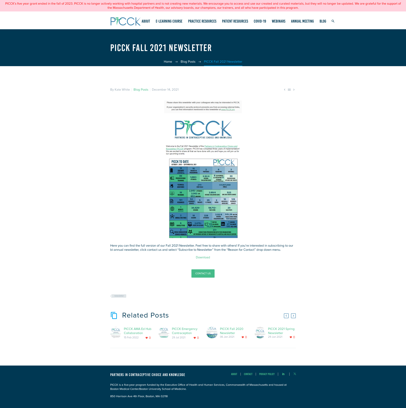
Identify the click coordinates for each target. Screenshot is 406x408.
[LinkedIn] (283, 374)
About (146, 21)
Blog (323, 21)
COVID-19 (260, 21)
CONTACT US (203, 273)
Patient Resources (235, 21)
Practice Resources (202, 21)
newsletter (119, 296)
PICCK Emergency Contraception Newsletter (184, 333)
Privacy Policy (267, 374)
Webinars (278, 21)
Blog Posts (141, 89)
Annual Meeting (302, 21)
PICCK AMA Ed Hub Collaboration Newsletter (137, 333)
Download (203, 257)
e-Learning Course (169, 21)
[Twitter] (295, 374)
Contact (248, 374)
